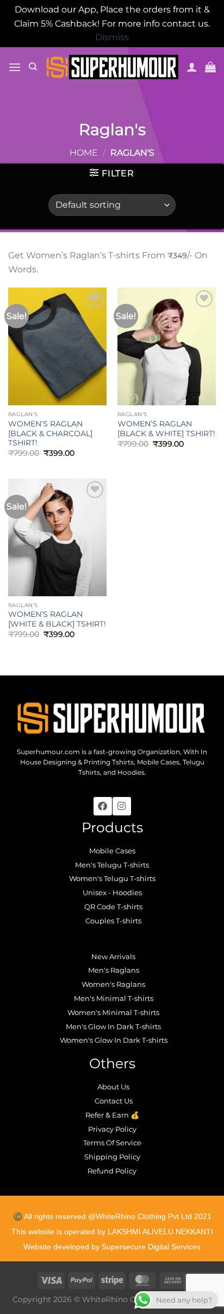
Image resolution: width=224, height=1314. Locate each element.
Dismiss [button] (112, 37)
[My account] (191, 67)
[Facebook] (103, 806)
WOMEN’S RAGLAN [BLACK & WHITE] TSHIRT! (166, 428)
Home (84, 153)
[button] (14, 67)
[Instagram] (122, 806)
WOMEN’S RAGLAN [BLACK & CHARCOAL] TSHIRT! (50, 433)
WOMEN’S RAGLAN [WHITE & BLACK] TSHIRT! (57, 619)
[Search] (33, 66)
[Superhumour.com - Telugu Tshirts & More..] (112, 67)
